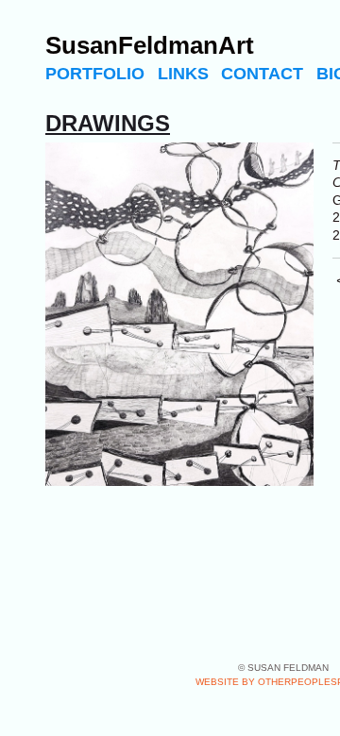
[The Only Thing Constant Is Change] (179, 314)
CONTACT (262, 73)
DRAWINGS (107, 123)
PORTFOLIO (94, 73)
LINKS (183, 73)
